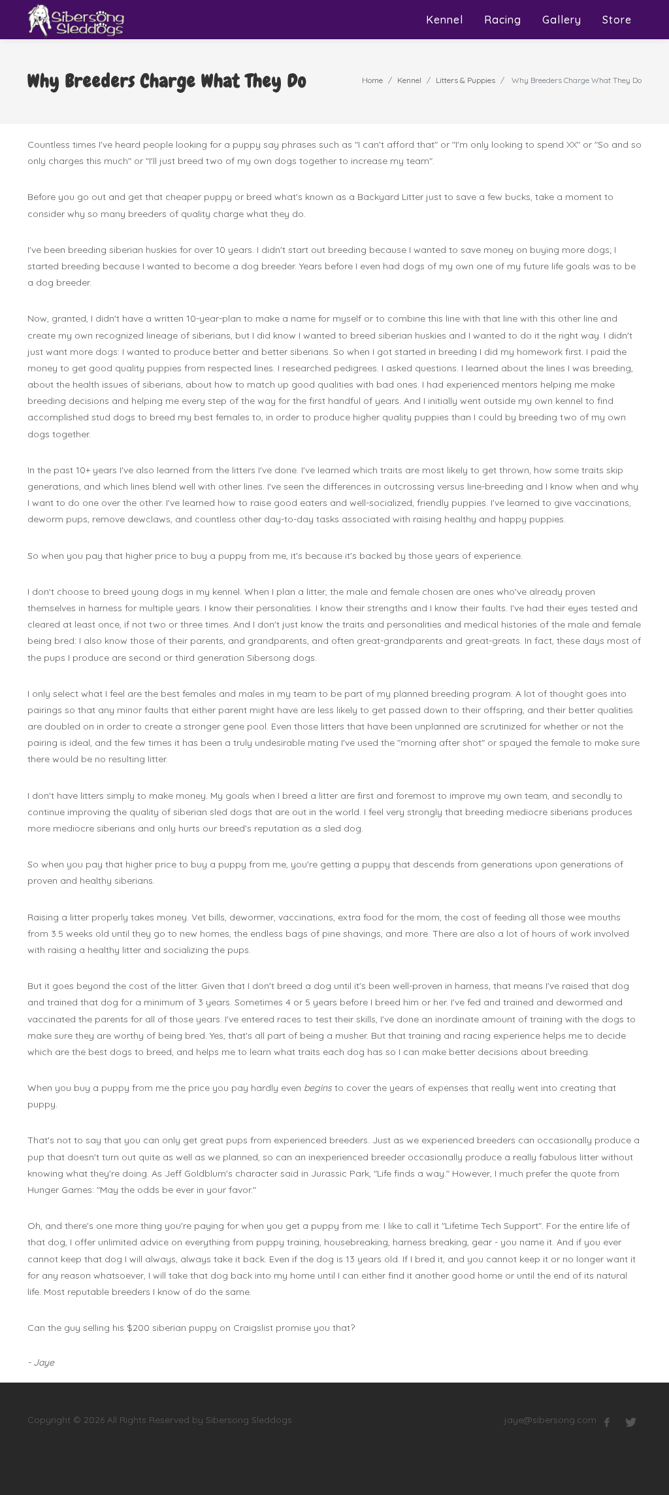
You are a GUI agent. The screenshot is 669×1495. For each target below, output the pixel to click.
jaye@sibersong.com (550, 1420)
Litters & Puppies (465, 80)
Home (372, 80)
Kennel (409, 80)
